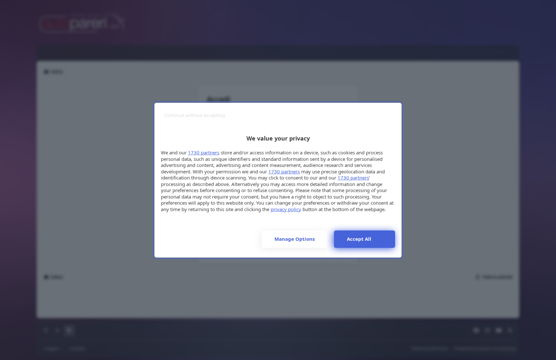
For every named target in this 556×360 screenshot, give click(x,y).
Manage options (294, 239)
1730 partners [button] (203, 152)
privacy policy (286, 209)
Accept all (359, 239)
